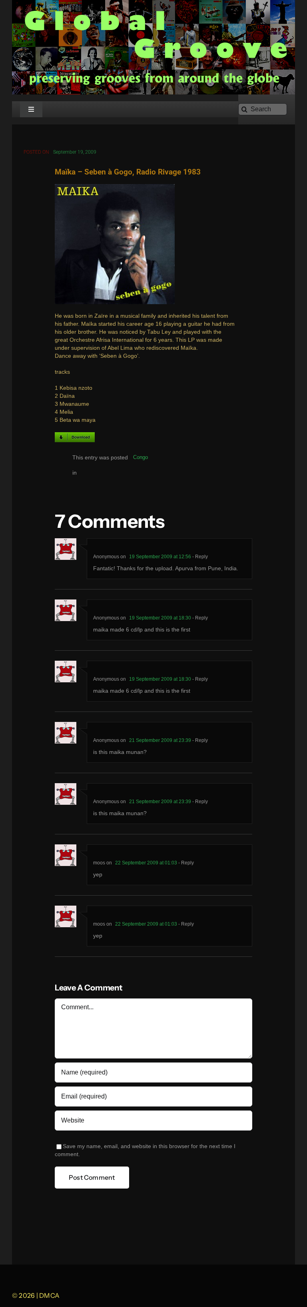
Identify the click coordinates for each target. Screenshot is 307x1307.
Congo (140, 457)
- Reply (199, 556)
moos (99, 863)
